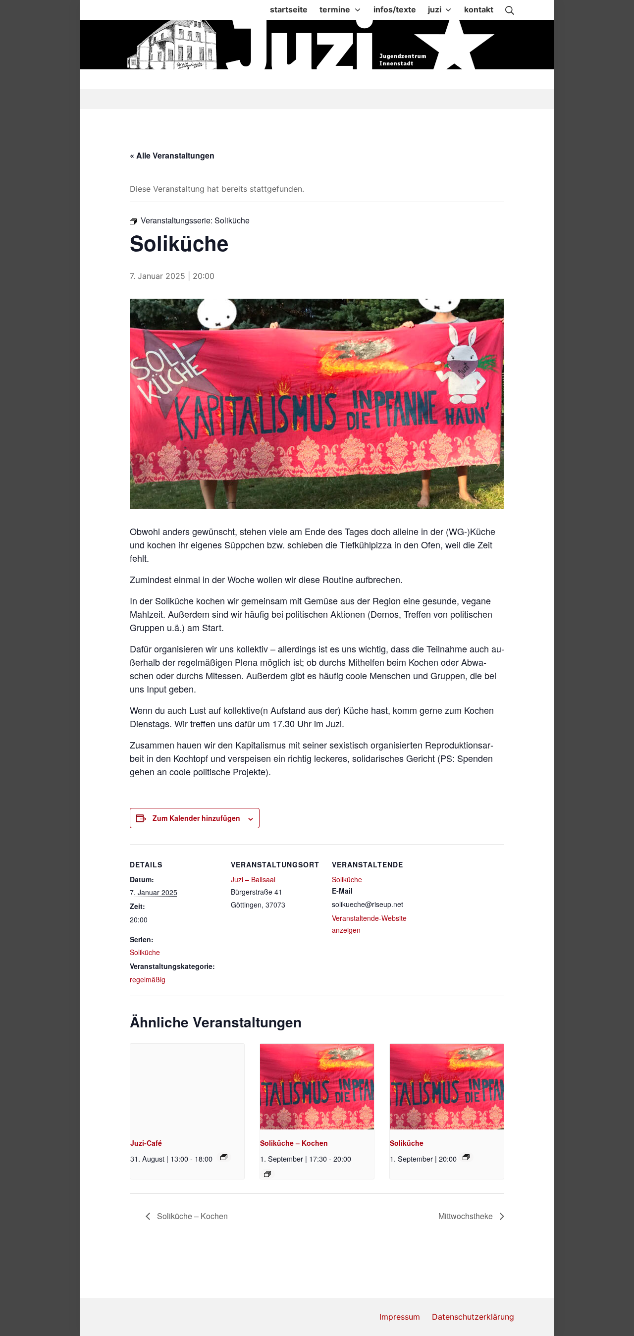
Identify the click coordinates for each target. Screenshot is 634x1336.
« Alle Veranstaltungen (172, 155)
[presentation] (187, 1086)
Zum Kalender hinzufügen (196, 818)
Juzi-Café (146, 1143)
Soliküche (145, 952)
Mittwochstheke (466, 1216)
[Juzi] (318, 44)
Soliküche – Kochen (294, 1143)
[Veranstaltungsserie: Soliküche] (267, 1174)
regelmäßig (147, 979)
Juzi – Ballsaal (253, 879)
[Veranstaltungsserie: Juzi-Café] (223, 1157)
